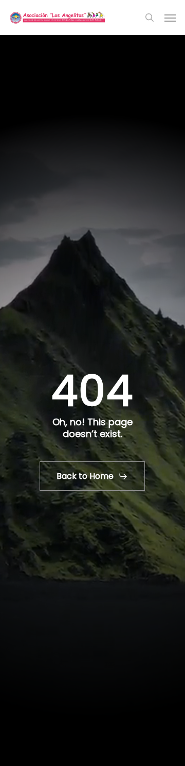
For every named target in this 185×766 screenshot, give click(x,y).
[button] (170, 17)
